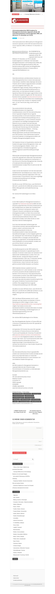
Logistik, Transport (17, 527)
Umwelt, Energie (17, 545)
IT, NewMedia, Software (18, 522)
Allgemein (15, 38)
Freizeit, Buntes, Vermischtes (19, 511)
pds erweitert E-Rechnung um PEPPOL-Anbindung (38, 9)
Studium (15, 401)
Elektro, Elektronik (17, 504)
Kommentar (39, 428)
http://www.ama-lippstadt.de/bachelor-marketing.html (26, 304)
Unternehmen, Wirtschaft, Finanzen (39, 2)
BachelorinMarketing (18, 393)
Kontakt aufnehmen (17, 580)
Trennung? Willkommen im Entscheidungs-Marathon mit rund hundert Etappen (27, 7)
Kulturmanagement (30, 397)
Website (40, 449)
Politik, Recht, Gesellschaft (19, 538)
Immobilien (15, 518)
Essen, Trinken (16, 506)
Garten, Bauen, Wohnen (15, 1)
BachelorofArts (27, 393)
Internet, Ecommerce (18, 520)
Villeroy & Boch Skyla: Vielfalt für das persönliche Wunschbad (15, 8)
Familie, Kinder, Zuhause (27, 1)
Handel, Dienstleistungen (19, 515)
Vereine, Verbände (17, 552)
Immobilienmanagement (19, 397)
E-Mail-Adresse (38, 445)
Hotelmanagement (29, 395)
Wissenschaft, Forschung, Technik (21, 554)
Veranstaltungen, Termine (19, 550)
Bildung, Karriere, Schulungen (20, 499)
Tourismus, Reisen (17, 543)
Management (16, 399)
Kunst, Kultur (16, 525)
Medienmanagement (26, 399)
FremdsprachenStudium (18, 395)
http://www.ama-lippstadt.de (25, 203)
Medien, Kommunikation (18, 531)
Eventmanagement (36, 393)
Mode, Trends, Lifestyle (18, 536)
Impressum (15, 575)
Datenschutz (16, 578)
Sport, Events (16, 541)
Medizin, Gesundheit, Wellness (20, 534)
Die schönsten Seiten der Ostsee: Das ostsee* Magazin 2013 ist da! (35, 412)
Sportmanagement (36, 399)
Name (40, 441)
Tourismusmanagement (24, 401)
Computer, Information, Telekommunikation (23, 502)
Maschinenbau (16, 529)
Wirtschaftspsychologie (36, 401)
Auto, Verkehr (16, 497)
